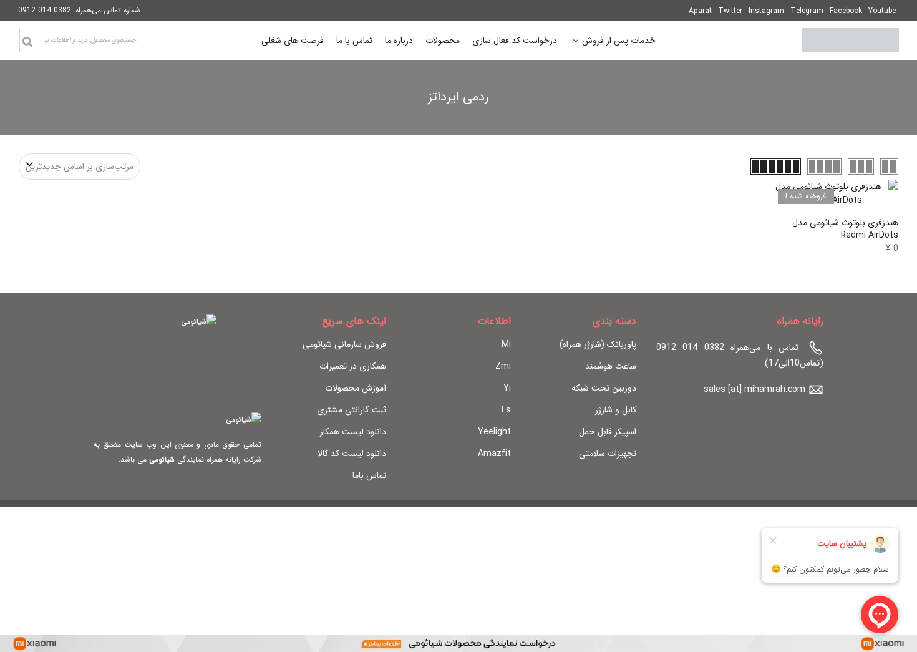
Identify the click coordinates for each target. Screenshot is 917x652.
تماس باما (369, 475)
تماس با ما (354, 40)
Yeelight (494, 432)
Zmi (503, 366)
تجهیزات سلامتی (607, 453)
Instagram (766, 11)
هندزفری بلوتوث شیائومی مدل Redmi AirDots (845, 229)
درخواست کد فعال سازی (514, 40)
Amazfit (494, 453)
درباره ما (399, 40)
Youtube (882, 11)
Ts (505, 410)
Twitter (730, 11)
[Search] (27, 41)
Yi (507, 388)
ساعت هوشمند (610, 366)
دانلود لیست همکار (353, 432)
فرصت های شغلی (292, 40)
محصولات (442, 40)
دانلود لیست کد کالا (352, 453)
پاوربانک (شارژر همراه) (598, 344)
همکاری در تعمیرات (352, 366)
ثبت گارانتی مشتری (351, 410)
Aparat (700, 11)
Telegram (806, 11)
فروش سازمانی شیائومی (344, 344)
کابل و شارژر (615, 410)
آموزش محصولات (355, 388)
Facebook (846, 11)
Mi (506, 344)
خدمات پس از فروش (619, 42)
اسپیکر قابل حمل (607, 432)
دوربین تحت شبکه (603, 388)
